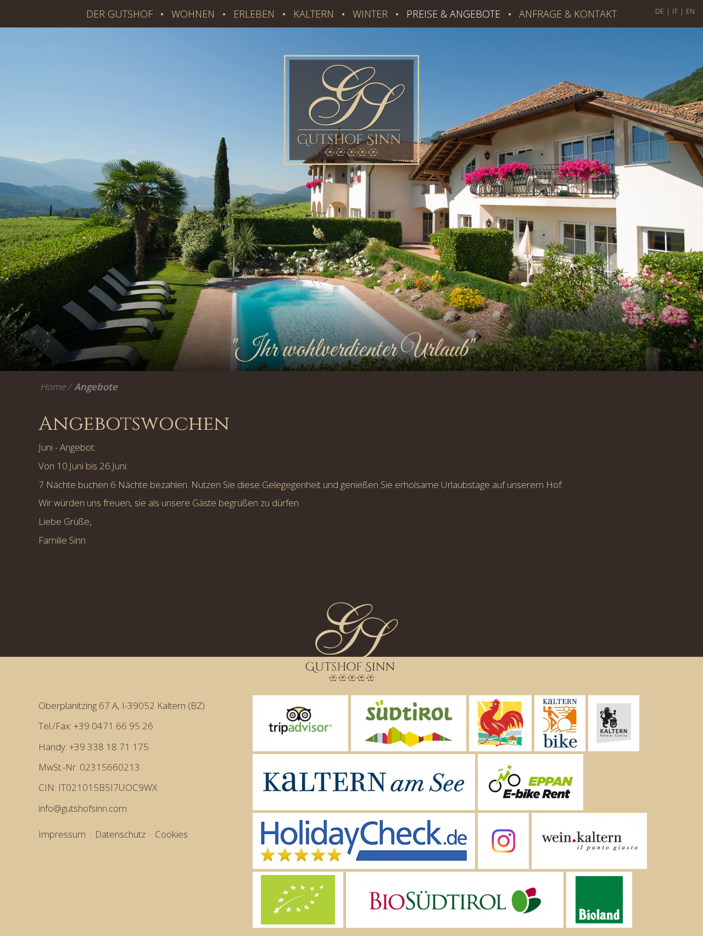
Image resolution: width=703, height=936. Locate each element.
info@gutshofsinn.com (82, 808)
